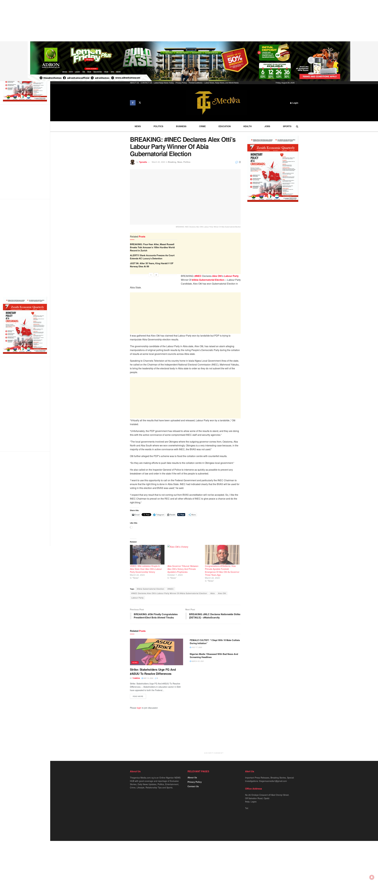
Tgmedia (143, 162)
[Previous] (151, 275)
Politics (158, 126)
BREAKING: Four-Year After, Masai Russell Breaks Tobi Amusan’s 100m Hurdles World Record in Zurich (152, 247)
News (138, 126)
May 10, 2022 (148, 678)
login (139, 707)
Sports (287, 126)
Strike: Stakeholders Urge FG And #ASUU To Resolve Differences (153, 671)
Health (247, 126)
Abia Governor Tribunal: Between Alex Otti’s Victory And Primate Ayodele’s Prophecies (182, 568)
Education (225, 126)
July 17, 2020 (196, 647)
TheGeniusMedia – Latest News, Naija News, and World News (214, 82)
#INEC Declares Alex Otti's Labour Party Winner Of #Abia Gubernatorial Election (169, 593)
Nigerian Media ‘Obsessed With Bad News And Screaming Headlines (214, 655)
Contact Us (193, 786)
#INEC (171, 589)
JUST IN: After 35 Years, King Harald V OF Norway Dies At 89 (151, 265)
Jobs (267, 126)
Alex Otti (222, 593)
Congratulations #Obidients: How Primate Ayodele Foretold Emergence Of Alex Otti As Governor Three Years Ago (222, 570)
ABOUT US (134, 82)
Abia (212, 593)
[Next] (156, 275)
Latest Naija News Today (164, 82)
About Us (192, 777)
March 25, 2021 (197, 661)
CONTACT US (146, 82)
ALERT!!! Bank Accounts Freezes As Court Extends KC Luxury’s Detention (152, 257)
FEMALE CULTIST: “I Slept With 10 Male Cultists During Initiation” (215, 641)
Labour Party (137, 597)
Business (181, 126)
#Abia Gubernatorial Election (150, 589)
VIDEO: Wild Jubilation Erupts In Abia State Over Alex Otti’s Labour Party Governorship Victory (146, 568)
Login (295, 102)
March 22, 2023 (158, 162)
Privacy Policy (181, 82)
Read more (138, 696)
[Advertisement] (88, 20)
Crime (202, 126)
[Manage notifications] (371, 877)
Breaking (172, 162)
